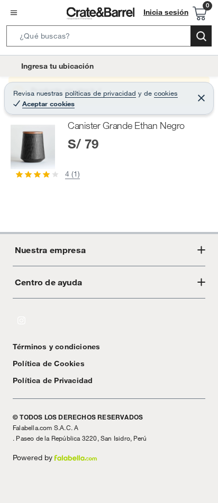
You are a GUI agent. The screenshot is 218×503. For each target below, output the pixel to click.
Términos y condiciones (56, 346)
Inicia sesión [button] (165, 12)
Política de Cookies (49, 363)
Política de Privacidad (53, 380)
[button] (109, 38)
